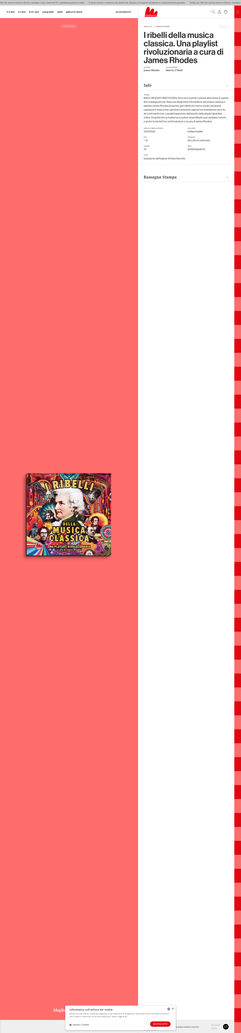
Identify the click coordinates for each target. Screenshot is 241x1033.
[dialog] (120, 1018)
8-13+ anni (34, 11)
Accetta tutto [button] (160, 1024)
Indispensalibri (163, 26)
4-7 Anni (22, 11)
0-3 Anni (11, 11)
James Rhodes (152, 70)
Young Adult (48, 11)
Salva (222, 26)
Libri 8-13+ (148, 26)
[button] (79, 1024)
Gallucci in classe (74, 11)
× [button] (173, 1009)
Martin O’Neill (174, 70)
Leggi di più (122, 1016)
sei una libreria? (123, 11)
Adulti (59, 11)
